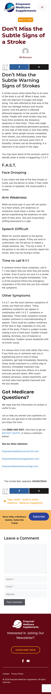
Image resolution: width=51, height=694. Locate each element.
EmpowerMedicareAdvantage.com (20, 466)
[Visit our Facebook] (23, 661)
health (17, 499)
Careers (6, 674)
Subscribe (39, 516)
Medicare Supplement (31, 503)
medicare (12, 503)
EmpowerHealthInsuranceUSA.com (20, 451)
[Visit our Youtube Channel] (28, 661)
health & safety (30, 499)
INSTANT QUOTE (11, 433)
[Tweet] (39, 67)
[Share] (19, 67)
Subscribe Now (25, 650)
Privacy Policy (17, 674)
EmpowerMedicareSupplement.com (20, 459)
